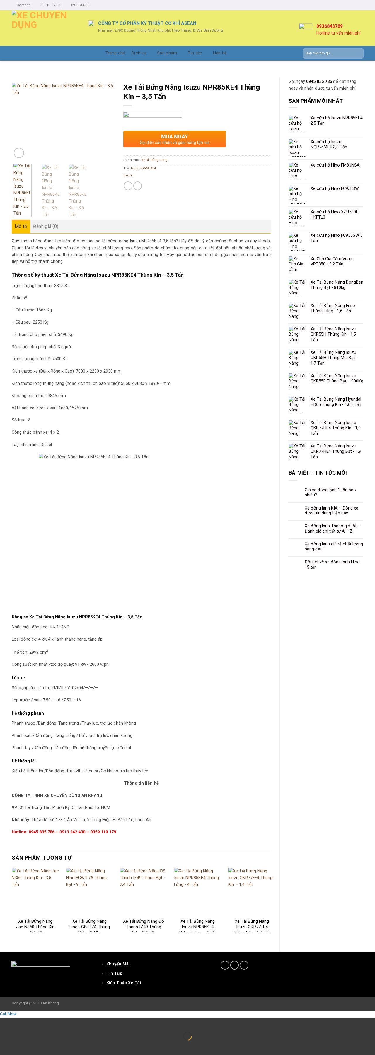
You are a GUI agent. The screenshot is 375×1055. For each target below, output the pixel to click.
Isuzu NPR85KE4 (143, 168)
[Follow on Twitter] (234, 965)
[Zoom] (19, 153)
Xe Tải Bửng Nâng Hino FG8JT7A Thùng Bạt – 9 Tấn (89, 927)
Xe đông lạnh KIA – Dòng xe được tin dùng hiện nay (331, 511)
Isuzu (127, 175)
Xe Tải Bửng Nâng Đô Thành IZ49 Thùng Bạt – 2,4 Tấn (143, 927)
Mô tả (21, 226)
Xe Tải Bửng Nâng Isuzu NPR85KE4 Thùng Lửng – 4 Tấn (197, 927)
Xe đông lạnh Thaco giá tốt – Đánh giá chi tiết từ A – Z (332, 528)
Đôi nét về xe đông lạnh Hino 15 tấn (332, 564)
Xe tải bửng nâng (154, 160)
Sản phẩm (167, 53)
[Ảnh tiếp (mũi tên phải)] (21, 1046)
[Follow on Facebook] (225, 965)
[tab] (21, 226)
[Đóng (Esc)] (5, 1023)
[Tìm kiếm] (357, 53)
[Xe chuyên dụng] (45, 28)
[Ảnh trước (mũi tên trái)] (5, 1046)
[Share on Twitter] (137, 185)
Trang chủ (115, 53)
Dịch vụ (139, 53)
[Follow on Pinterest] (244, 965)
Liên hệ (220, 53)
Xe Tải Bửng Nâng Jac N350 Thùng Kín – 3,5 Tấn (35, 927)
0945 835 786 (319, 81)
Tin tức (195, 53)
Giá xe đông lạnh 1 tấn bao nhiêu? (330, 493)
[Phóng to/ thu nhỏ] (21, 1023)
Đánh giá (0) (46, 226)
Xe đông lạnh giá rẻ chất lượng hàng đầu (334, 547)
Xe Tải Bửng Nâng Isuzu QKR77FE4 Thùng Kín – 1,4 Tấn (252, 927)
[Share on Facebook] (128, 185)
